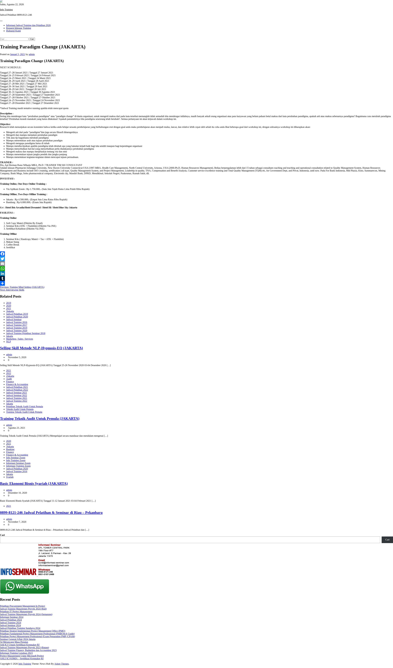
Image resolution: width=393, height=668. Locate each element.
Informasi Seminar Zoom (18, 463)
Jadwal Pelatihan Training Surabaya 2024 (20, 628)
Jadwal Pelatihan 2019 (17, 314)
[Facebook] (196, 253)
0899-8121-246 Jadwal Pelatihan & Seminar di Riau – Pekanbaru (51, 513)
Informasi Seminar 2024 (11, 617)
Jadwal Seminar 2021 (16, 392)
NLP (8, 341)
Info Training (6, 9)
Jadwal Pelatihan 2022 (17, 390)
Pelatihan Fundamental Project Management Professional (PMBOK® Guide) (37, 633)
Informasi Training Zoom (18, 466)
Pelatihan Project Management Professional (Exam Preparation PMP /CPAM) (37, 636)
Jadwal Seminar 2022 (16, 395)
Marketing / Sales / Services (19, 339)
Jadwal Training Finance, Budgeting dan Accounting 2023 (28, 650)
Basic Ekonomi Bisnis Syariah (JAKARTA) (34, 483)
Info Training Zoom (15, 460)
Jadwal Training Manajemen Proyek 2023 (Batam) (24, 647)
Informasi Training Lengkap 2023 (16, 653)
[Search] (1, 36)
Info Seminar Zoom (15, 457)
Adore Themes (61, 663)
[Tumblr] (196, 278)
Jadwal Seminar (13, 319)
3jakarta (10, 311)
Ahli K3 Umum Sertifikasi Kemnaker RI (19, 644)
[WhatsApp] (196, 268)
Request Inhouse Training (18, 28)
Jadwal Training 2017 (16, 325)
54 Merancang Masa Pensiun (14, 642)
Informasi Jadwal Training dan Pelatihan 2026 (28, 25)
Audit (9, 378)
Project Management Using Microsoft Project (22, 655)
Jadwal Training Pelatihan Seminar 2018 (25, 333)
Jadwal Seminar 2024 (10, 625)
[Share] (196, 283)
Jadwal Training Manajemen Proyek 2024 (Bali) (23, 608)
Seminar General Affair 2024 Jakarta (17, 639)
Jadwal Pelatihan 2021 (17, 387)
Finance (10, 381)
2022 (8, 373)
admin (32, 54)
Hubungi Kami (13, 30)
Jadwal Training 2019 (16, 327)
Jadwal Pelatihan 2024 (11, 620)
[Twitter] (196, 258)
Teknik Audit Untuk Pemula (19, 409)
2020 (8, 305)
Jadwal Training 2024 (10, 622)
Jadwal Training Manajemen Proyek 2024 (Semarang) (26, 614)
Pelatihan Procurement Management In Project (22, 606)
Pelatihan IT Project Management (16, 611)
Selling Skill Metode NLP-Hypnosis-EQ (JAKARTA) (41, 348)
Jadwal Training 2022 (16, 401)
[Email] (196, 263)
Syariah (10, 477)
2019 (8, 303)
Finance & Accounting (17, 384)
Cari (2, 535)
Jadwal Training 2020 (16, 330)
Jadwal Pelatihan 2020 (17, 316)
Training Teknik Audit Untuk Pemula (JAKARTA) (39, 418)
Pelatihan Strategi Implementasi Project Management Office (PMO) (32, 631)
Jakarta (9, 336)
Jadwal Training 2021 (16, 398)
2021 (8, 308)
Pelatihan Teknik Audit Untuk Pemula (24, 406)
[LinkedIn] (196, 273)
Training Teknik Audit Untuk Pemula (24, 412)
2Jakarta (10, 376)
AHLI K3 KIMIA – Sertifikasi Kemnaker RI (21, 658)
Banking (10, 449)
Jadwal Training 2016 (16, 322)
